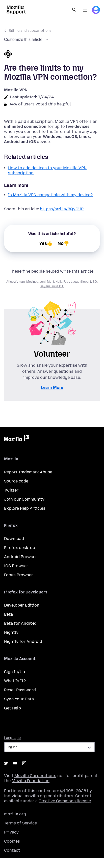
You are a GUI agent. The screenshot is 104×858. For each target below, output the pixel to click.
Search (74, 10)
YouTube (15, 763)
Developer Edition (21, 605)
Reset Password (20, 690)
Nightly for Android (23, 641)
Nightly (11, 632)
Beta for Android (20, 623)
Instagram (24, 763)
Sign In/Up (14, 671)
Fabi (66, 281)
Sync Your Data (19, 699)
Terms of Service (20, 823)
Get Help (12, 708)
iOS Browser (16, 565)
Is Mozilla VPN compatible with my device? (50, 194)
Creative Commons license (65, 800)
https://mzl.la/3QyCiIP (62, 209)
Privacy (11, 832)
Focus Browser (18, 575)
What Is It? (15, 680)
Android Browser (20, 556)
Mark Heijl (54, 281)
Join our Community (24, 499)
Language (12, 738)
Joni (42, 281)
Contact (12, 850)
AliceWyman (15, 281)
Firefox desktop (19, 547)
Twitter (11, 490)
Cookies (12, 841)
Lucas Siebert (81, 281)
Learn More (52, 387)
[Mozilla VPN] (52, 54)
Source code (16, 481)
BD (95, 281)
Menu (85, 10)
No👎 (63, 243)
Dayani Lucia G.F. (52, 286)
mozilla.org (15, 814)
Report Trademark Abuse (28, 472)
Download (14, 538)
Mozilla (16, 439)
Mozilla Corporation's (35, 775)
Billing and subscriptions (30, 30)
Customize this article (23, 39)
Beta (8, 614)
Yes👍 (46, 243)
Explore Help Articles (24, 508)
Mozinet (32, 281)
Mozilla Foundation (30, 780)
